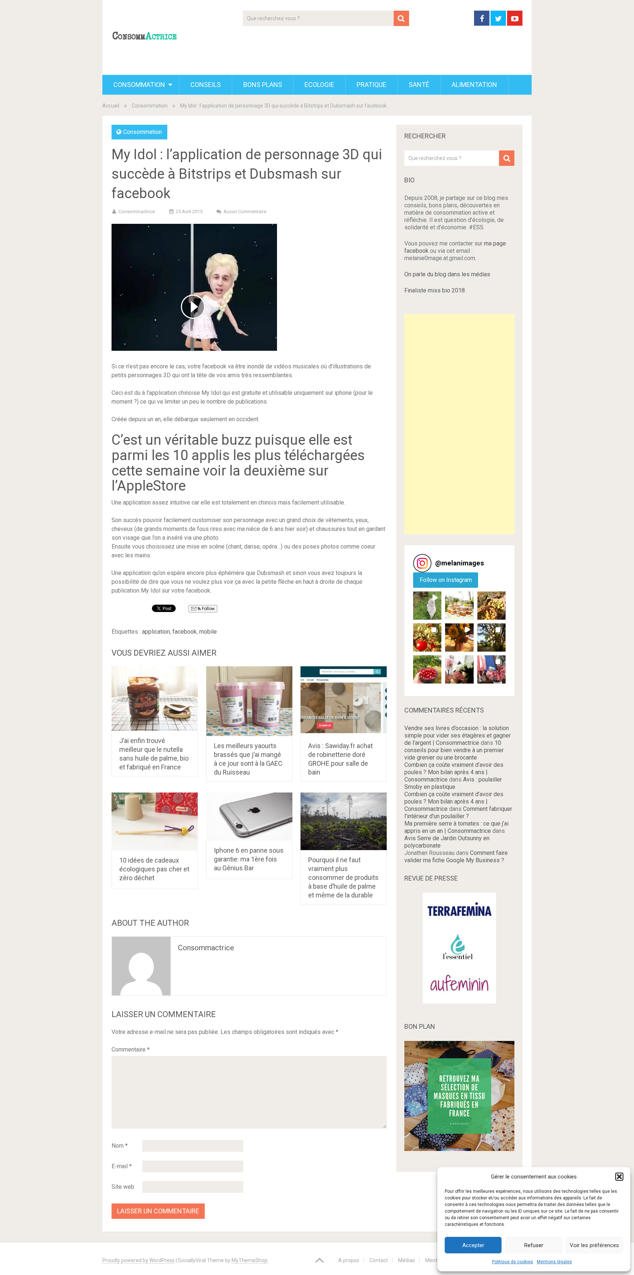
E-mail (122, 1166)
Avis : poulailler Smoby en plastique (453, 783)
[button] (619, 1176)
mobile (208, 631)
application (156, 631)
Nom (120, 1145)
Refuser (533, 1245)
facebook (184, 631)
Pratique (371, 84)
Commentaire (131, 1049)
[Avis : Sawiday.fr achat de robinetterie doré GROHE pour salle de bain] (343, 701)
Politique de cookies (512, 1261)
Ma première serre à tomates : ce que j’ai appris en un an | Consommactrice (456, 827)
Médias (406, 1260)
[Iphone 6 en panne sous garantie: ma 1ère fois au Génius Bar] (249, 817)
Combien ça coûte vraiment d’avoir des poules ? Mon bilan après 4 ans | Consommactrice (453, 772)
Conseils (205, 84)
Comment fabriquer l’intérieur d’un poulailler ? (458, 812)
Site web (123, 1186)
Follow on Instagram (446, 579)
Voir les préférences (594, 1245)
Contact (378, 1260)
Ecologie (319, 84)
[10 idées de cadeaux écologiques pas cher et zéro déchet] (155, 821)
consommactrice (206, 947)
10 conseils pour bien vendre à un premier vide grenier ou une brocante (454, 750)
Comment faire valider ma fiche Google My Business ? (456, 856)
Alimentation (474, 84)
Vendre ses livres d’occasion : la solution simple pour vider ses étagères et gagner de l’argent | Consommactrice (457, 735)
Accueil (110, 106)
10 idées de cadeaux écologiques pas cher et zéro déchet (154, 869)
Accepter (473, 1245)
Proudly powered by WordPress (138, 1260)
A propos (348, 1260)
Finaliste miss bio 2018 (434, 290)
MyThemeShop (249, 1260)
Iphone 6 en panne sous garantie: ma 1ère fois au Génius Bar (249, 859)
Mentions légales (554, 1261)
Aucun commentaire (244, 211)
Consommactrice (137, 211)
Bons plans (262, 84)
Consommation (139, 84)
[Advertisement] (459, 424)
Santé (419, 84)
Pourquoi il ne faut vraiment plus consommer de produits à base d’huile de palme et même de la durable (343, 877)
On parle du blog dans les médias (447, 274)
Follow (208, 608)
